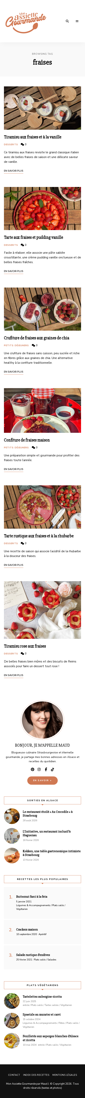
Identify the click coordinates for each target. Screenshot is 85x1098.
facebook (46, 769)
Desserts (11, 144)
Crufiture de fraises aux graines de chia (36, 338)
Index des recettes (36, 1075)
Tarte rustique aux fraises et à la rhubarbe (39, 536)
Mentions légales (64, 1075)
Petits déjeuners (16, 345)
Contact (14, 1075)
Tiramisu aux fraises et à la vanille (32, 137)
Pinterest (32, 769)
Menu (77, 21)
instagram (39, 769)
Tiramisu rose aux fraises (25, 646)
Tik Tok (53, 769)
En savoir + (42, 780)
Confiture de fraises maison (27, 440)
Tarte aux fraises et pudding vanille (33, 237)
